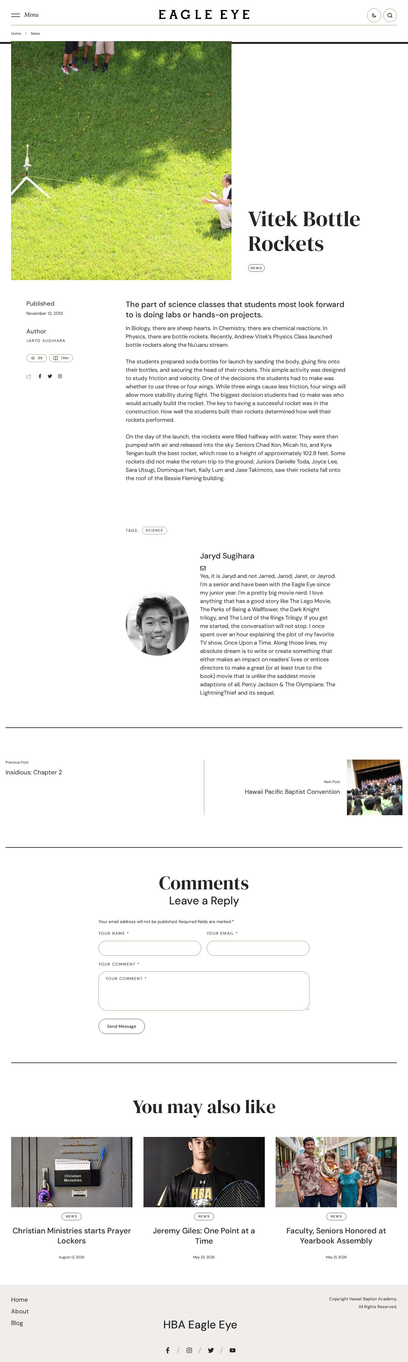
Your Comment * (119, 964)
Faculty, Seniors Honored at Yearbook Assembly (336, 1236)
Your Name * (114, 933)
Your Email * (222, 933)
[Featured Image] (71, 1172)
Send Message (121, 1026)
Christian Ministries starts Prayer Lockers (71, 1236)
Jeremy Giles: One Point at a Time (204, 1236)
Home (16, 33)
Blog (17, 1323)
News (35, 33)
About (20, 1311)
